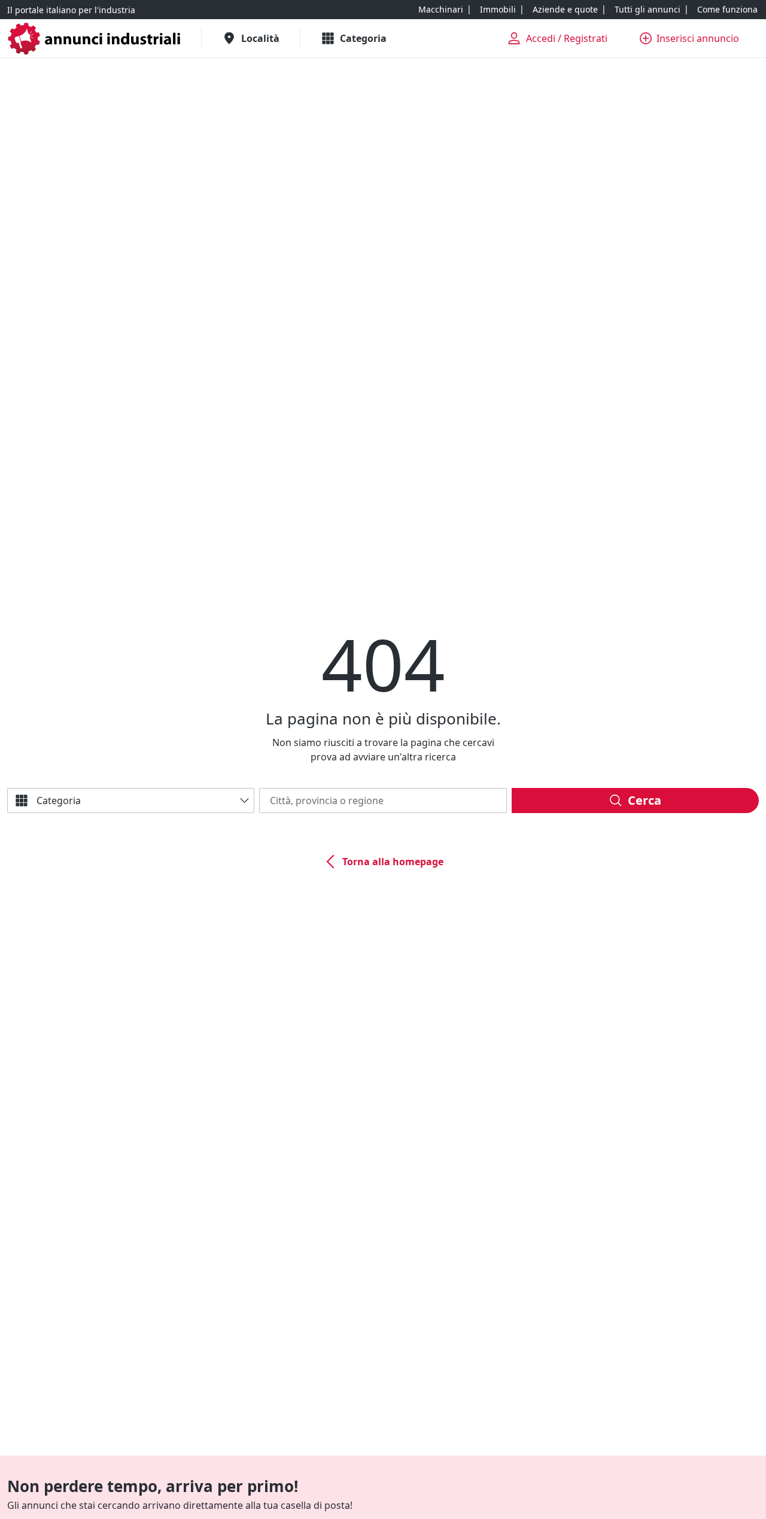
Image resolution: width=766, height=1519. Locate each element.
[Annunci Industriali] (94, 39)
